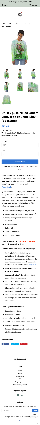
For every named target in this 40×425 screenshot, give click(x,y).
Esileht (4, 24)
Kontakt (20, 373)
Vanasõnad (6, 187)
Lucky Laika (19, 417)
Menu (6, 5)
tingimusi (32, 265)
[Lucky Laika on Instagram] (22, 395)
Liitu (35, 410)
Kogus (4, 150)
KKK (20, 379)
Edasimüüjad (20, 376)
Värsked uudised (20, 359)
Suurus (4, 141)
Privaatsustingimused (20, 385)
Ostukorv (35, 5)
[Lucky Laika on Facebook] (18, 395)
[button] (37, 424)
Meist (20, 370)
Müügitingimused (20, 382)
